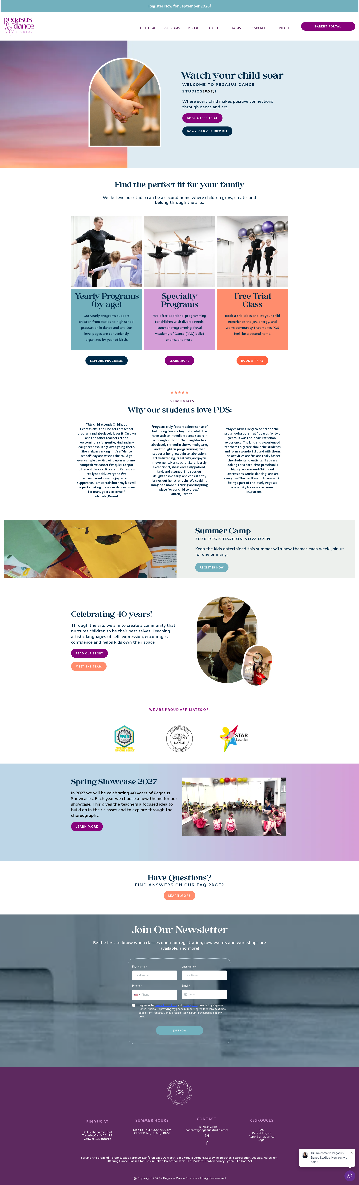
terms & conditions (166, 1005)
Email (186, 985)
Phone (137, 985)
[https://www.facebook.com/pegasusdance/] (206, 1143)
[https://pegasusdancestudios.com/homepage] (19, 28)
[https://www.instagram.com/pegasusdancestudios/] (206, 1135)
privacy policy (190, 1005)
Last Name (189, 966)
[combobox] (136, 995)
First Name (139, 966)
